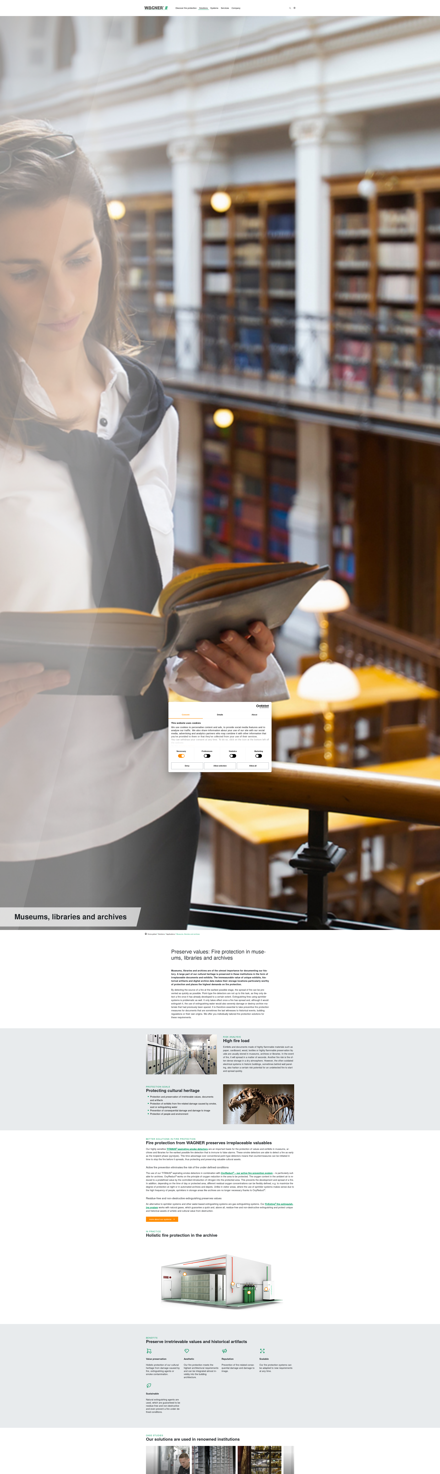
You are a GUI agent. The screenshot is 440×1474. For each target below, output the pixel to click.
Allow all (252, 766)
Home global (152, 934)
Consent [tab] (185, 715)
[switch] (207, 756)
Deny (187, 766)
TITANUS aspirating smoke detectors (187, 1149)
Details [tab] (220, 715)
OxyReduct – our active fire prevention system (247, 1173)
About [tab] (254, 715)
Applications (170, 934)
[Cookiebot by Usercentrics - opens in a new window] (259, 706)
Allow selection (220, 766)
